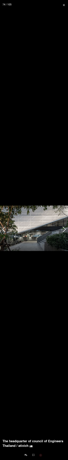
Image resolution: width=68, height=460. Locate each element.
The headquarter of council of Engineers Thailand (33, 443)
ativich (23, 445)
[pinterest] (40, 455)
